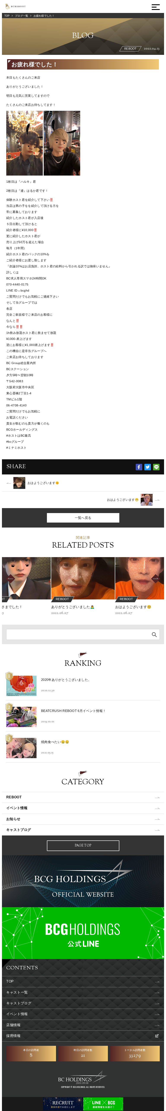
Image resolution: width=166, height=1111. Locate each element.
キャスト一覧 (17, 992)
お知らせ (13, 819)
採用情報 (13, 1036)
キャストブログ (18, 830)
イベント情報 (16, 808)
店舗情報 (13, 1025)
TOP (7, 15)
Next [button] (162, 578)
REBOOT (14, 797)
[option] (83, 586)
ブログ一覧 (21, 15)
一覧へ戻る (83, 518)
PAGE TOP (83, 845)
